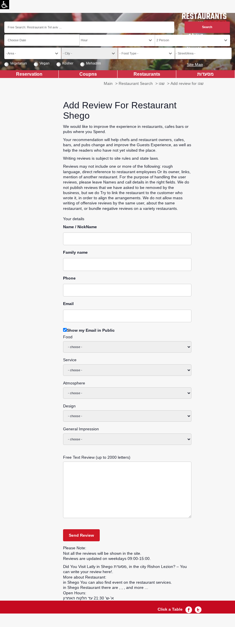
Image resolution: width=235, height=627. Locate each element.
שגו (161, 83)
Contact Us (193, 56)
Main (108, 83)
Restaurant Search (136, 83)
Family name (75, 252)
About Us (194, 48)
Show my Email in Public (91, 330)
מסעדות (205, 74)
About (195, 35)
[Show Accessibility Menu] (4, 4)
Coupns (88, 74)
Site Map (195, 64)
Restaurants (147, 74)
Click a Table (170, 609)
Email (68, 303)
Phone (69, 278)
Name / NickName (80, 226)
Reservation (29, 74)
